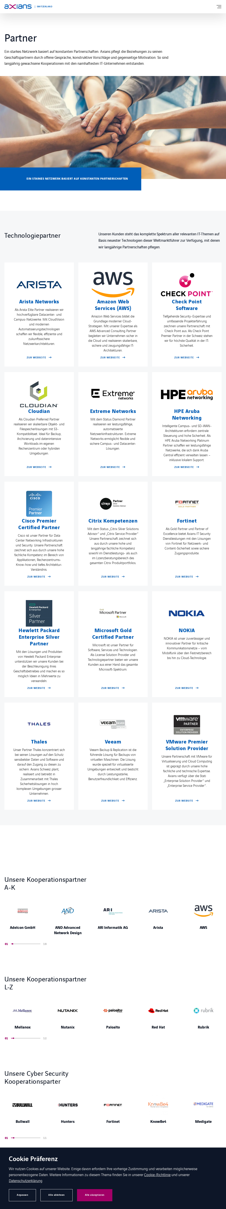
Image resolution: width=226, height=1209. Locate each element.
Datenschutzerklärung (25, 1180)
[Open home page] (18, 6)
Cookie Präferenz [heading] (33, 1159)
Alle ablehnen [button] (56, 1195)
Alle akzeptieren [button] (94, 1195)
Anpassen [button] (22, 1195)
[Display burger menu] (219, 6)
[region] (113, 917)
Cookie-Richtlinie (157, 1174)
